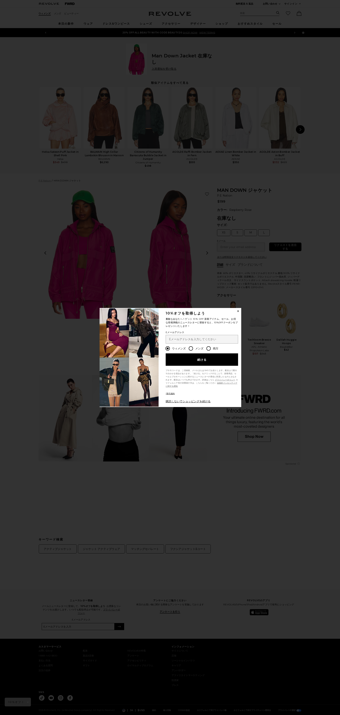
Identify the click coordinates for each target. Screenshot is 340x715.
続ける (202, 359)
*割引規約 (170, 393)
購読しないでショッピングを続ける (188, 401)
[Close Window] (238, 311)
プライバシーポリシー (225, 380)
